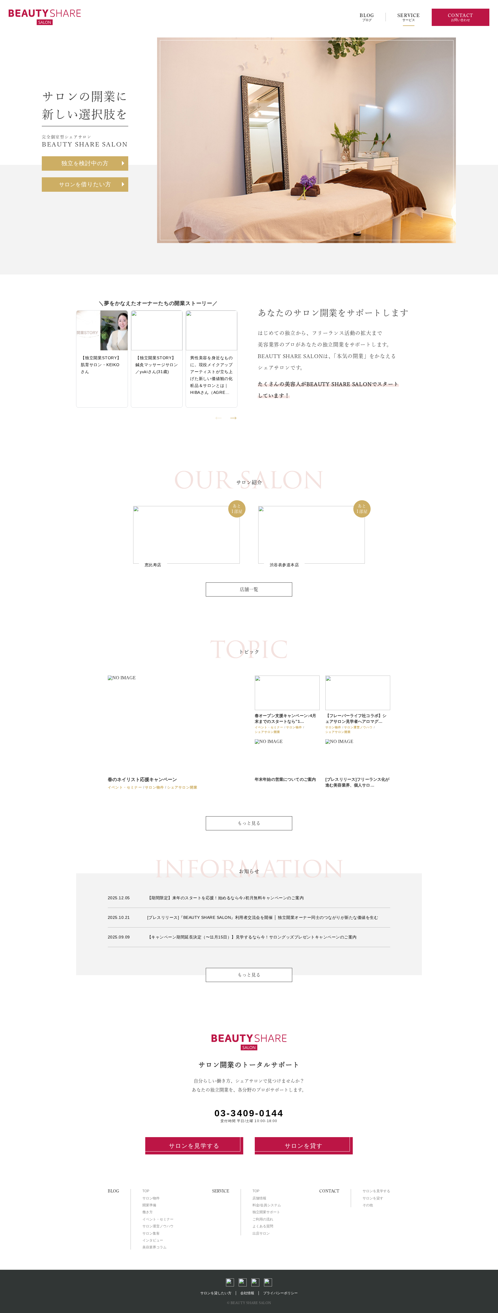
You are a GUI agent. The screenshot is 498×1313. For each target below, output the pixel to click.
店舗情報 (259, 1198)
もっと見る (249, 974)
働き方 (147, 1212)
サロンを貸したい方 (215, 1293)
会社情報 (247, 1293)
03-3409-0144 (249, 1113)
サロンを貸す (304, 1146)
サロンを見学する (194, 1146)
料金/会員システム (266, 1205)
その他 (368, 1205)
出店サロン (261, 1233)
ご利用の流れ (262, 1219)
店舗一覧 (249, 589)
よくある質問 (262, 1226)
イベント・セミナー (157, 1219)
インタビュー (152, 1240)
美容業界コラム (154, 1247)
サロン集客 (151, 1233)
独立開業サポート (266, 1212)
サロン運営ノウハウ (157, 1226)
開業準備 (149, 1205)
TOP (145, 1191)
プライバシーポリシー (280, 1293)
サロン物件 (151, 1198)
